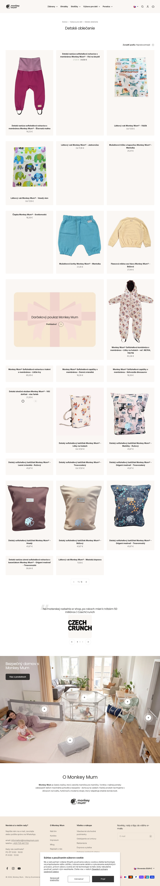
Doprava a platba (84, 847)
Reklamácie (82, 843)
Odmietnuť (78, 879)
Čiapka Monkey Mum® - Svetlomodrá (29, 214)
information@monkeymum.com (25, 840)
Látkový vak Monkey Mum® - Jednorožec (80, 145)
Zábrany (51, 6)
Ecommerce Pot (37, 877)
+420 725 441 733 (21, 843)
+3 (35, 401)
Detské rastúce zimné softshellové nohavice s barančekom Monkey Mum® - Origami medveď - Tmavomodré (29, 562)
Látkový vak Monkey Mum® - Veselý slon (29, 198)
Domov (65, 22)
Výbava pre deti (90, 6)
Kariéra (53, 836)
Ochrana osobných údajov (88, 852)
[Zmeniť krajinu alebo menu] (136, 6)
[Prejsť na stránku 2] (86, 582)
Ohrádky (64, 6)
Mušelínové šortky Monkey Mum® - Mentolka (80, 264)
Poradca (106, 6)
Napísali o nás (56, 849)
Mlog (52, 844)
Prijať (103, 879)
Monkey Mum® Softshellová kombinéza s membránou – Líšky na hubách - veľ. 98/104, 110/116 (130, 350)
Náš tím (53, 831)
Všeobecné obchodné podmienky (86, 832)
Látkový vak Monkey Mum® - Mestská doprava (80, 559)
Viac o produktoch (17, 677)
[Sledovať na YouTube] (19, 868)
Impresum (54, 840)
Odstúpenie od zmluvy (86, 838)
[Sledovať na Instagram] (13, 868)
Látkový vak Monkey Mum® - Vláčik (130, 125)
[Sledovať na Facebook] (7, 868)
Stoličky (74, 6)
